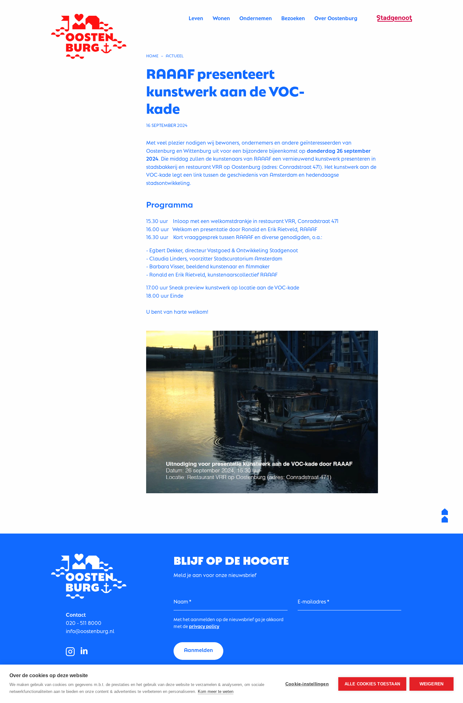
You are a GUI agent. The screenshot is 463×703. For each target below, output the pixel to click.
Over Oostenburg (335, 17)
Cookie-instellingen (307, 684)
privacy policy (204, 626)
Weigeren (432, 684)
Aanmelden (198, 649)
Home (152, 55)
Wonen (221, 17)
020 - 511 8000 (83, 622)
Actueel (175, 55)
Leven (196, 17)
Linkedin (84, 651)
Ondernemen (255, 17)
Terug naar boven (445, 515)
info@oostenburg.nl (90, 630)
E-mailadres (312, 601)
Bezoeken (293, 17)
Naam (181, 601)
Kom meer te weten (215, 691)
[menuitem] (196, 18)
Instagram (70, 651)
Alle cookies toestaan (372, 684)
